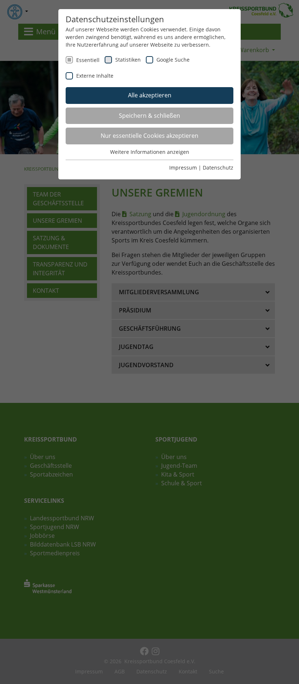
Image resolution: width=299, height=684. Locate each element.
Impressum (183, 167)
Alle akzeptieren (149, 95)
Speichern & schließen (149, 116)
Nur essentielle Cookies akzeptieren (149, 136)
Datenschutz (218, 167)
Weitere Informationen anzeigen (149, 151)
